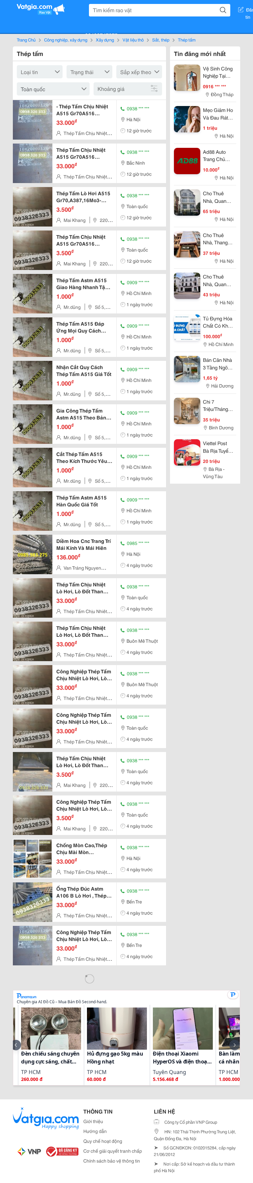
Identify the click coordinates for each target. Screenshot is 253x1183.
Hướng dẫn (95, 1131)
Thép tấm (187, 39)
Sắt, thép (160, 39)
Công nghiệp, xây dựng (65, 39)
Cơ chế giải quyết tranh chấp (112, 1150)
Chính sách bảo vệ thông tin (111, 1160)
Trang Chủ (26, 39)
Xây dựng (105, 39)
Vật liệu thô (133, 39)
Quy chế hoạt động (102, 1141)
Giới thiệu (93, 1121)
